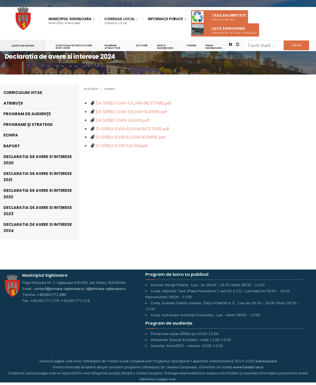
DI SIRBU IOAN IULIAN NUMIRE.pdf (130, 137)
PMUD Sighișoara (213, 46)
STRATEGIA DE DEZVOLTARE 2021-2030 (74, 46)
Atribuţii (13, 103)
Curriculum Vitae (22, 92)
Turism (191, 45)
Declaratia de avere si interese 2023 (37, 211)
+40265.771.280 (51, 294)
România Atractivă (112, 46)
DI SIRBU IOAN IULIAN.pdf (121, 146)
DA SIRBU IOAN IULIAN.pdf (122, 120)
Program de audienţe (27, 114)
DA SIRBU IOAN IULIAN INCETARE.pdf (133, 103)
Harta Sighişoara (165, 46)
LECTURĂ (142, 45)
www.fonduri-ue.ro (248, 367)
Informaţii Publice (165, 18)
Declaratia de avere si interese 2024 (37, 227)
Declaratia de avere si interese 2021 (37, 177)
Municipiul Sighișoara (70, 20)
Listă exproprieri (234, 30)
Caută (296, 45)
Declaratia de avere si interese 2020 (37, 160)
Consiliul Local (119, 20)
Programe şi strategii (28, 124)
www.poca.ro (266, 361)
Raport (11, 146)
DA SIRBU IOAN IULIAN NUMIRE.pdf (131, 112)
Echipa (10, 135)
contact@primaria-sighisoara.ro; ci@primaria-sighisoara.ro (79, 288)
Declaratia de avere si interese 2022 (37, 193)
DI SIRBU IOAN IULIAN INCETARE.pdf (132, 129)
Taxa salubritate (229, 17)
